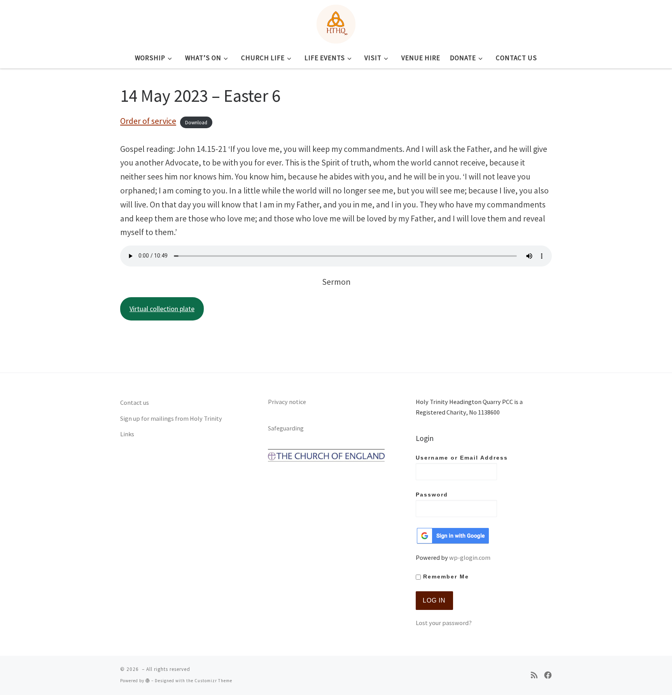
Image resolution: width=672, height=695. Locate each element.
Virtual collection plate (162, 308)
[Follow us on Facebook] (548, 675)
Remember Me (445, 577)
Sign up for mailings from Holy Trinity (171, 418)
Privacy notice (287, 402)
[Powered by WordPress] (147, 680)
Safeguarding (286, 428)
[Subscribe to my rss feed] (534, 675)
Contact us (134, 402)
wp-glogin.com (469, 557)
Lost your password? (444, 623)
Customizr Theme (213, 680)
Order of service (148, 121)
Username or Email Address (462, 458)
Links (127, 434)
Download (196, 122)
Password (432, 495)
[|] (336, 22)
